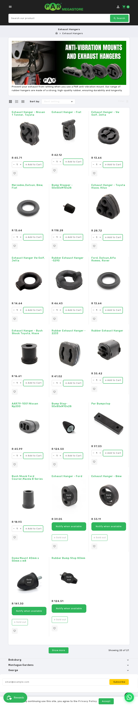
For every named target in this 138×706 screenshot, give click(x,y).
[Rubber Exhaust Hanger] (108, 351)
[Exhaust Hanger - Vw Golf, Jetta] (108, 135)
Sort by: (35, 101)
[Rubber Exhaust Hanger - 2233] (69, 353)
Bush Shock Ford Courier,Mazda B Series (27, 477)
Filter (121, 101)
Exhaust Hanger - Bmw (106, 476)
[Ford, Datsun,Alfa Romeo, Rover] (108, 280)
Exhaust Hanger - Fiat (66, 112)
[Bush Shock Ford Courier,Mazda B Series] (29, 499)
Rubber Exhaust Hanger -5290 (68, 259)
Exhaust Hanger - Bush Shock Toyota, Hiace (27, 332)
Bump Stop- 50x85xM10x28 (62, 405)
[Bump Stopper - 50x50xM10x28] (69, 208)
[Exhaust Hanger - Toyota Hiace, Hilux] (108, 208)
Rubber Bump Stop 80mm (68, 558)
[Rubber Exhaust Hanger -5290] (69, 280)
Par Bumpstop (100, 403)
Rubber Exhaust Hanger (107, 330)
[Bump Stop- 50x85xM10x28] (69, 426)
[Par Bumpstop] (108, 423)
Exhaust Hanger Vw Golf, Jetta (28, 259)
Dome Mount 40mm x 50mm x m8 (25, 559)
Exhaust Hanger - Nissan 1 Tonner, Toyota (28, 113)
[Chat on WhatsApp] (129, 697)
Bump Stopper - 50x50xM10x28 (62, 186)
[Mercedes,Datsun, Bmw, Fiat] (29, 208)
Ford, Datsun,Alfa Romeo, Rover (103, 259)
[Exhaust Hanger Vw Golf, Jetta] (29, 280)
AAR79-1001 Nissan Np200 (25, 405)
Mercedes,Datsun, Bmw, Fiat (27, 186)
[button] (15, 173)
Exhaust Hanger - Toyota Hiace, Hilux (108, 186)
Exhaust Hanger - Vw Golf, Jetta (105, 113)
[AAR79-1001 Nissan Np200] (29, 426)
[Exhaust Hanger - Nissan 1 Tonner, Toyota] (29, 135)
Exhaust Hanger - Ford (67, 476)
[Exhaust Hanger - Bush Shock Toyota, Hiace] (29, 353)
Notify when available (69, 526)
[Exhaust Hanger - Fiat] (69, 132)
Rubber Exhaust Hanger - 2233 (69, 332)
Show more (58, 650)
